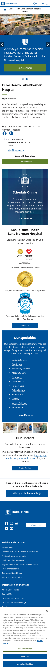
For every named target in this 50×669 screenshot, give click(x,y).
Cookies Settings (25, 648)
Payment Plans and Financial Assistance (20, 564)
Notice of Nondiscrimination (14, 556)
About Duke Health (10, 589)
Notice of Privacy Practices (13, 560)
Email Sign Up (8, 607)
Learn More (23, 415)
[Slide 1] (23, 79)
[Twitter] (7, 529)
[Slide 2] (27, 79)
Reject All (25, 656)
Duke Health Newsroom (12, 602)
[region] (25, 638)
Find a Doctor (25, 468)
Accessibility (7, 547)
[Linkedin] (17, 524)
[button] (36, 3)
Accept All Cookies (25, 664)
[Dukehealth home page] (6, 4)
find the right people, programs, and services (26, 457)
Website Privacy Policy (12, 577)
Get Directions (14, 150)
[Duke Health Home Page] (17, 512)
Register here (25, 67)
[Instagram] (12, 524)
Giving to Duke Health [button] (25, 493)
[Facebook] (7, 524)
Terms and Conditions (12, 573)
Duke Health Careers (11, 598)
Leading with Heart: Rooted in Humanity (20, 551)
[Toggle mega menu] (42, 3)
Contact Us (36, 525)
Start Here (23, 218)
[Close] (47, 611)
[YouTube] (12, 529)
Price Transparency (10, 568)
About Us (25, 325)
